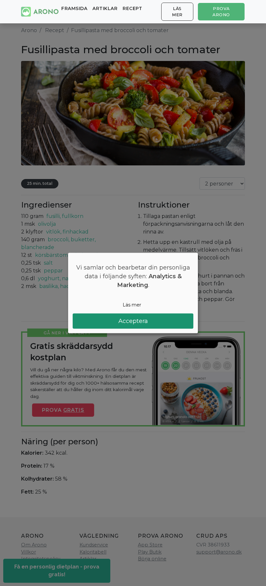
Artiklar (104, 8)
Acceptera (133, 321)
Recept (132, 8)
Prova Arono (221, 11)
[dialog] (133, 293)
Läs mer (177, 11)
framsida (74, 8)
